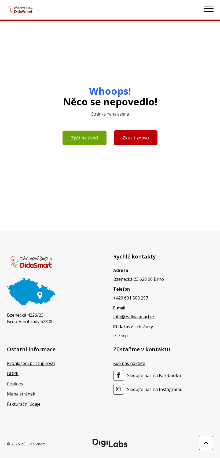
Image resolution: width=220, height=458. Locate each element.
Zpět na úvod (84, 138)
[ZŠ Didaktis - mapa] (31, 291)
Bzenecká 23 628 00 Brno (138, 279)
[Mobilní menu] (209, 9)
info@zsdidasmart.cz (133, 317)
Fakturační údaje (24, 404)
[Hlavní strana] (20, 9)
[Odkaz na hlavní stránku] (31, 262)
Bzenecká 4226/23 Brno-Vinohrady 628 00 (30, 318)
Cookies (15, 384)
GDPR (13, 373)
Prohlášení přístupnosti (31, 363)
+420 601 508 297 (130, 298)
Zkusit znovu (136, 138)
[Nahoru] (206, 443)
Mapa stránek (21, 394)
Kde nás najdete (129, 363)
